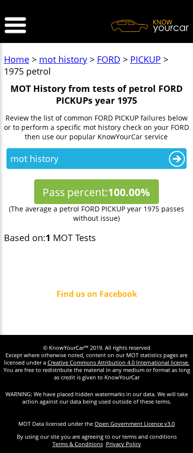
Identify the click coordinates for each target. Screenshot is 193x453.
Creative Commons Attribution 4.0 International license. (119, 362)
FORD (108, 59)
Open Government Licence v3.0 (135, 423)
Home (16, 59)
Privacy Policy (123, 444)
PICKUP (145, 59)
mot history (63, 59)
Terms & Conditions (77, 444)
